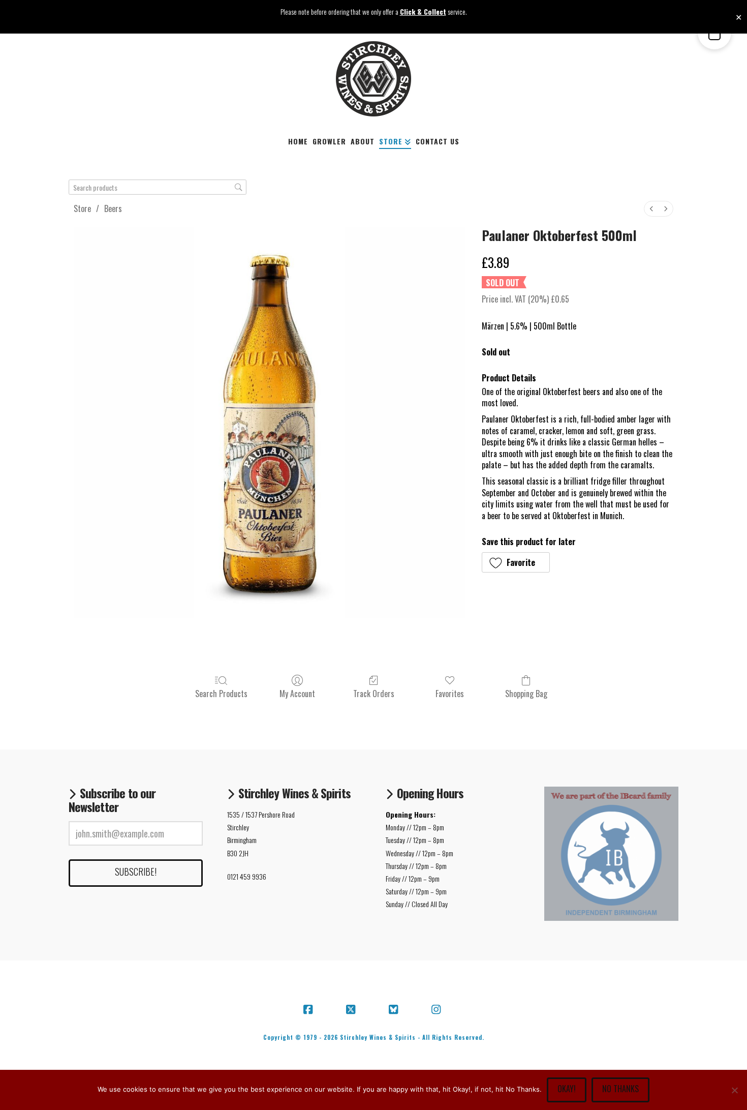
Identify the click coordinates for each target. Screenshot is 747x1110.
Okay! (566, 1089)
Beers (113, 208)
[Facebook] (309, 1010)
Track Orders (373, 693)
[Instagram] (437, 1010)
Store (82, 208)
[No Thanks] (734, 1090)
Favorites (449, 693)
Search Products (221, 693)
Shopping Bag (526, 693)
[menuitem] (651, 208)
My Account (297, 693)
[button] (516, 562)
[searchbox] (157, 187)
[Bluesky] (395, 1010)
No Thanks (620, 1089)
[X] (352, 1010)
